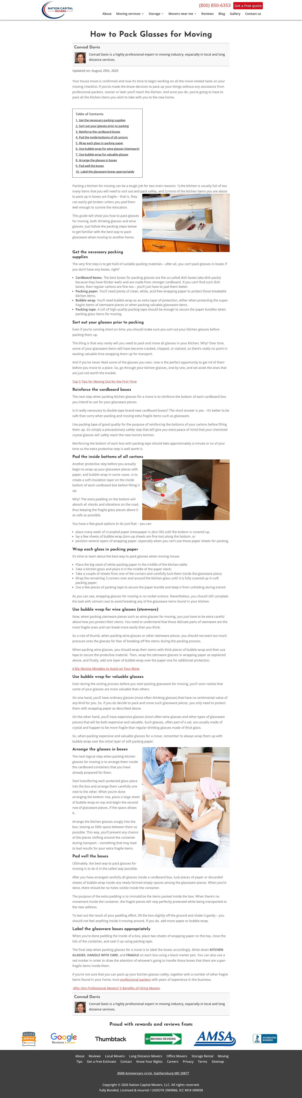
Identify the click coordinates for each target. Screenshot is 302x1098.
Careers (172, 1061)
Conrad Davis (87, 47)
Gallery (235, 14)
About (107, 14)
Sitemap (218, 1061)
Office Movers (177, 1056)
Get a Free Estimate (101, 1061)
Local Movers (115, 1056)
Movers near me (180, 14)
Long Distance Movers (145, 1056)
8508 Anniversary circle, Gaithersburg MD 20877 (151, 1073)
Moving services (128, 14)
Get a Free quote (248, 5)
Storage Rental (202, 1056)
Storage (154, 14)
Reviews (207, 14)
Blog (221, 14)
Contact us (253, 14)
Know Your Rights (149, 1061)
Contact (126, 1061)
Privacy (188, 1061)
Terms (202, 1061)
